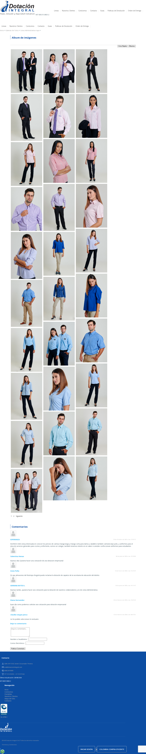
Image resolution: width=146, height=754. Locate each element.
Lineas (56, 11)
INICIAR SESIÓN (87, 749)
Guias (102, 11)
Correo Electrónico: (17, 643)
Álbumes (132, 46)
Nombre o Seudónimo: (18, 639)
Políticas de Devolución (116, 11)
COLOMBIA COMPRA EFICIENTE (111, 749)
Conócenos (82, 11)
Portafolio (8, 694)
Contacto (93, 11)
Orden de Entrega (134, 11)
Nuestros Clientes (68, 11)
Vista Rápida (122, 46)
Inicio (6, 690)
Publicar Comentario (18, 649)
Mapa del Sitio (10, 698)
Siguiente (19, 516)
